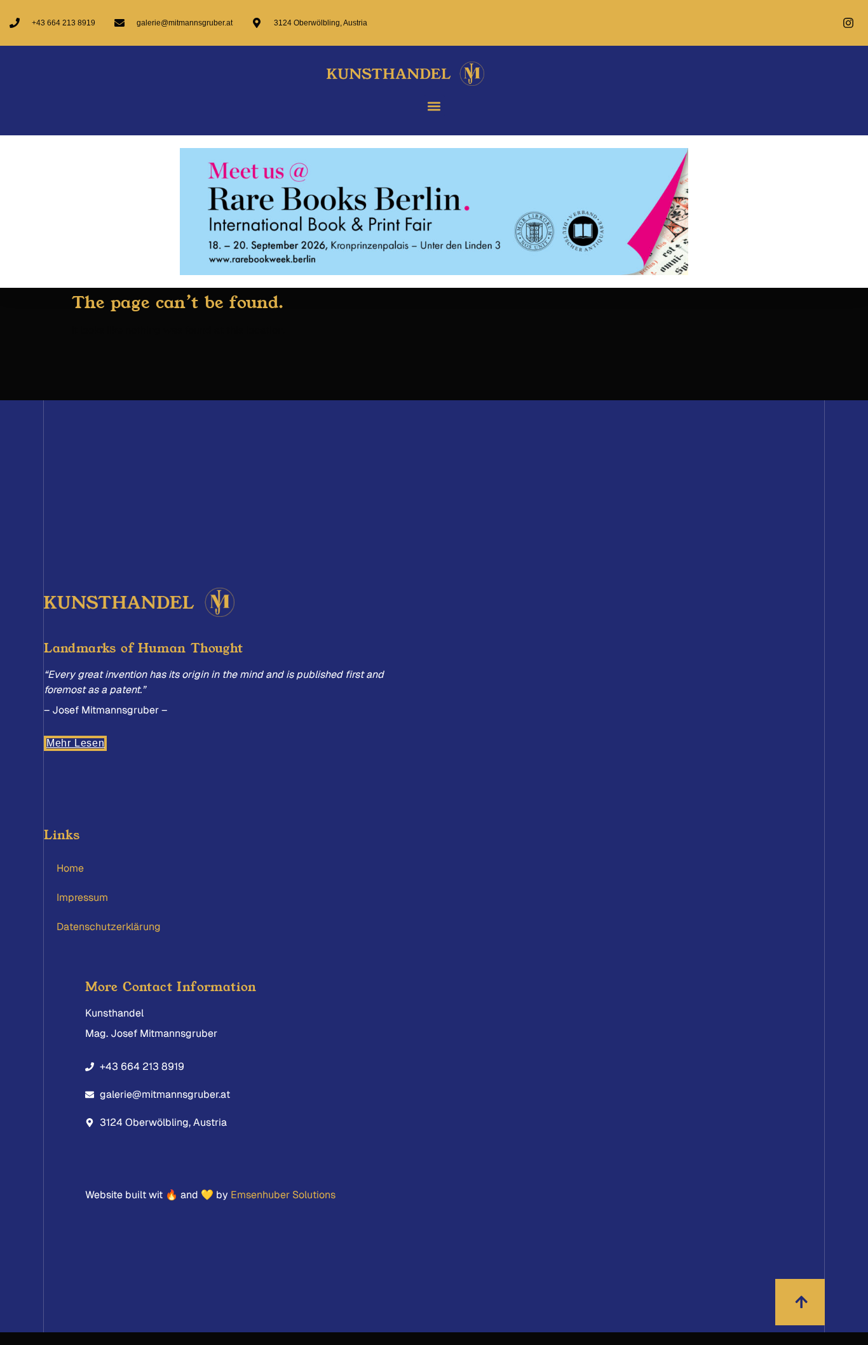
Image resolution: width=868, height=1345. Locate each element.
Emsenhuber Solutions (283, 1194)
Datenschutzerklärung (109, 926)
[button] (434, 105)
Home (70, 868)
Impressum (82, 897)
